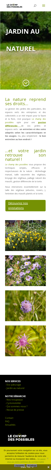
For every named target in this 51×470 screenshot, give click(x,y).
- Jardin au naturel (14, 388)
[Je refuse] (47, 458)
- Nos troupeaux (14, 399)
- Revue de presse (14, 409)
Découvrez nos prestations (18, 205)
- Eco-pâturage (13, 384)
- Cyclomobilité (13, 403)
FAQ (7, 421)
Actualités (10, 424)
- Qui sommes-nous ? (16, 406)
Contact (9, 417)
